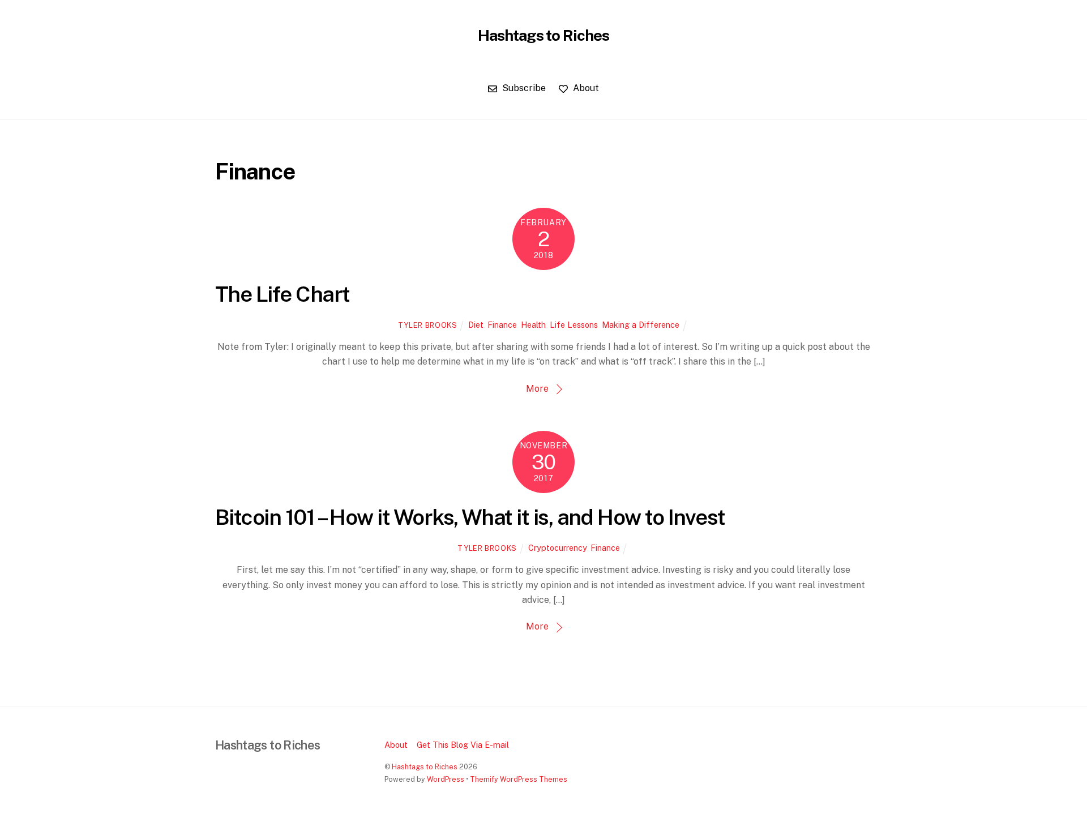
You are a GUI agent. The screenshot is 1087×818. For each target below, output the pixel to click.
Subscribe (523, 88)
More (537, 388)
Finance (502, 324)
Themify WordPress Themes (518, 779)
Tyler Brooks (427, 325)
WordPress (445, 779)
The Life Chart (282, 294)
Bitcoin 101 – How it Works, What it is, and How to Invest (470, 517)
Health (533, 324)
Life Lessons (574, 324)
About (585, 88)
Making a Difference (640, 324)
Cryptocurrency (557, 548)
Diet (475, 324)
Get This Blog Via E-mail (463, 745)
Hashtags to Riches (424, 767)
